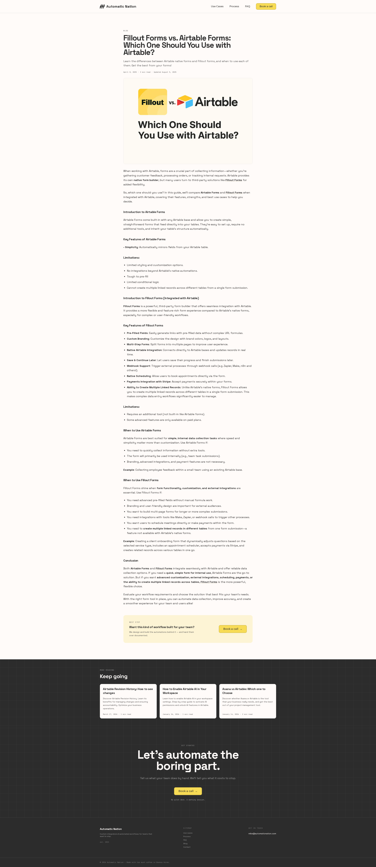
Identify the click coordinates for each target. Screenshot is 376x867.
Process (234, 6)
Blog (185, 843)
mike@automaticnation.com (262, 833)
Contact (186, 847)
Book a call (266, 6)
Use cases (217, 6)
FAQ (247, 6)
